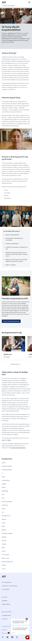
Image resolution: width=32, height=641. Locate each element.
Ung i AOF (4, 597)
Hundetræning (6, 480)
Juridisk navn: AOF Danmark (9, 586)
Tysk (3, 498)
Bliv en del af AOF (7, 612)
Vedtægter (5, 600)
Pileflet (4, 565)
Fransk (3, 508)
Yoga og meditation (7, 466)
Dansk (3, 477)
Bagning (4, 530)
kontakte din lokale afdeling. (18, 448)
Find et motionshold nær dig (11, 321)
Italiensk (4, 519)
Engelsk (4, 484)
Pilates (3, 487)
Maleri (3, 547)
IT (2, 473)
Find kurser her (15, 364)
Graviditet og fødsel (7, 533)
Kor (3, 512)
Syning (3, 551)
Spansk (4, 462)
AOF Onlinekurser (7, 582)
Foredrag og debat (7, 469)
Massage (4, 537)
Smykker (4, 540)
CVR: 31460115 (6, 589)
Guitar (3, 523)
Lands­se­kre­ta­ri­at (6, 615)
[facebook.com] (4, 637)
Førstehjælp (5, 491)
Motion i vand (5, 558)
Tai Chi (4, 569)
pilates (9, 440)
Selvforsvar (5, 505)
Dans (3, 494)
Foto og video (5, 554)
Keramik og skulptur (7, 501)
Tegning (4, 544)
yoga (3, 440)
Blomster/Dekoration (7, 561)
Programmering (6, 515)
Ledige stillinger (6, 604)
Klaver (3, 526)
